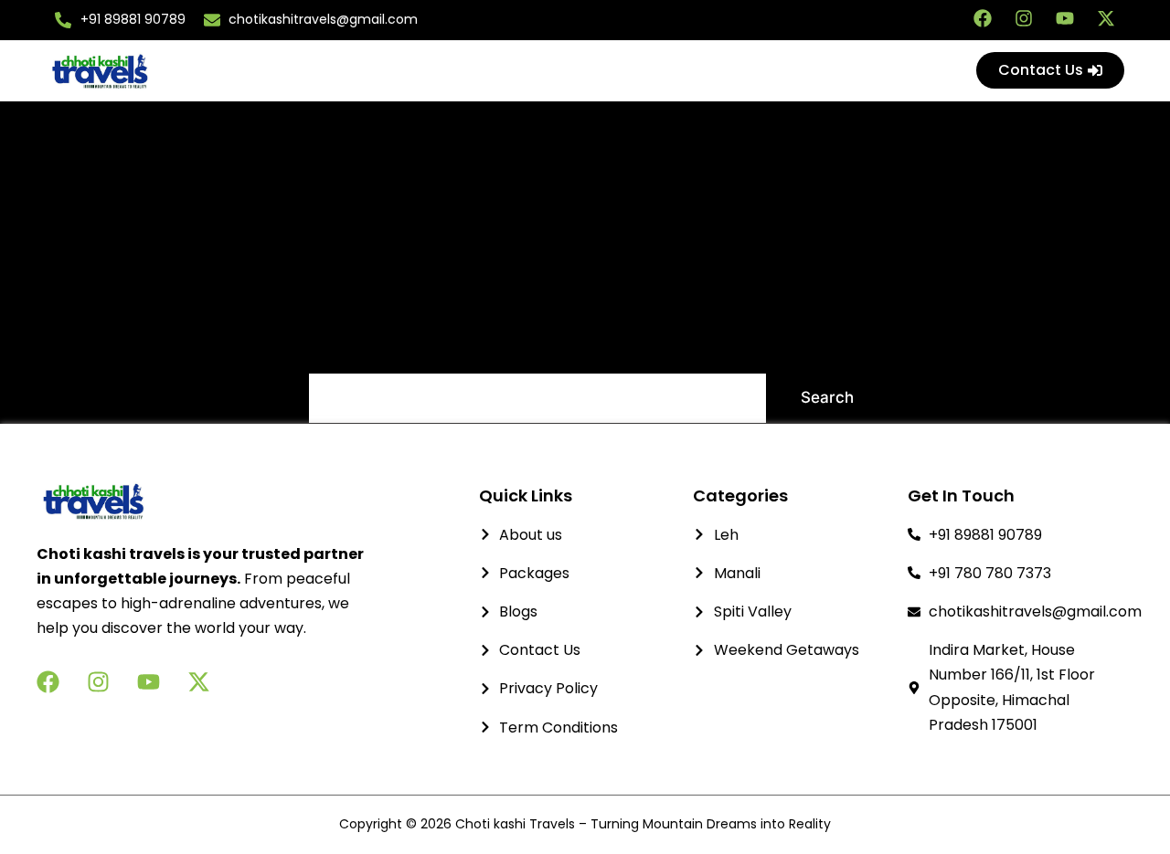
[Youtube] (1065, 18)
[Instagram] (1023, 18)
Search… (341, 348)
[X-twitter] (1106, 18)
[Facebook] (982, 18)
